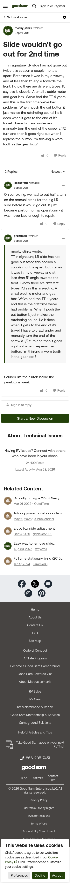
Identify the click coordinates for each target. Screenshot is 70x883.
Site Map (35, 640)
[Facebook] (21, 583)
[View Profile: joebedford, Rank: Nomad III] (8, 185)
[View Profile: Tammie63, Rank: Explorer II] (8, 561)
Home (35, 609)
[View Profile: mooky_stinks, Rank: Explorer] (8, 30)
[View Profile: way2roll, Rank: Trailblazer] (8, 546)
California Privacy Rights (39, 808)
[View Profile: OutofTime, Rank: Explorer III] (8, 501)
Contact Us (35, 625)
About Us (35, 617)
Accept (57, 875)
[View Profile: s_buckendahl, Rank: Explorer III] (8, 516)
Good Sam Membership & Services (35, 715)
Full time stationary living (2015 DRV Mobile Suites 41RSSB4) (37, 558)
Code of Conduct (35, 650)
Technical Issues (17, 17)
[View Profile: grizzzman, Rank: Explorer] (8, 238)
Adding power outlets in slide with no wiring (40, 513)
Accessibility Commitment (39, 831)
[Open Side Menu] (5, 6)
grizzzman (20, 235)
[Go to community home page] (20, 6)
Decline (40, 875)
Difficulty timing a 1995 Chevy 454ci (36, 498)
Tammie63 (40, 564)
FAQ (35, 633)
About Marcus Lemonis (35, 681)
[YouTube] (48, 583)
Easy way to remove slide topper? (33, 543)
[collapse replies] (35, 180)
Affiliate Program (35, 658)
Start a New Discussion (35, 418)
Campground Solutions (35, 722)
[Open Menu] (64, 17)
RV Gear (35, 699)
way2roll (41, 549)
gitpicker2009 (42, 534)
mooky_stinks (23, 28)
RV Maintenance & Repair (35, 707)
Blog (24, 778)
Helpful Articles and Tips (35, 732)
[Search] (34, 6)
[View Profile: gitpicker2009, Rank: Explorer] (8, 531)
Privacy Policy (39, 800)
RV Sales (35, 691)
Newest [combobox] (58, 172)
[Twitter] (35, 583)
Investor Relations (39, 815)
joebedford (21, 182)
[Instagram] (28, 593)
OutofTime (41, 503)
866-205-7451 (38, 758)
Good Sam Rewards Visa (35, 674)
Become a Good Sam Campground (35, 666)
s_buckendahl (44, 519)
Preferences (19, 875)
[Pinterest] (41, 593)
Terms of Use (39, 823)
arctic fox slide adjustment (34, 528)
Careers (38, 778)
